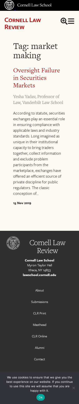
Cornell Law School (39, 260)
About (39, 290)
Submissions (39, 301)
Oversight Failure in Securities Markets (36, 78)
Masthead (39, 324)
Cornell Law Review (22, 23)
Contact (39, 359)
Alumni (39, 347)
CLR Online (39, 336)
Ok (41, 397)
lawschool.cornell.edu (39, 274)
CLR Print (39, 313)
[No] (73, 388)
